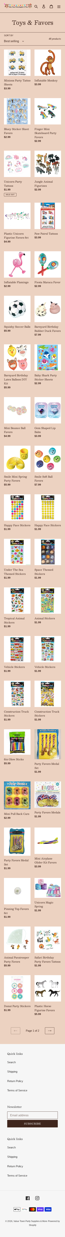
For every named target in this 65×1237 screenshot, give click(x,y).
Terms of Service (17, 1090)
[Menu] (59, 6)
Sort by (8, 35)
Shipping (12, 1071)
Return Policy (15, 1081)
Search (11, 1062)
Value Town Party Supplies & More (30, 1221)
